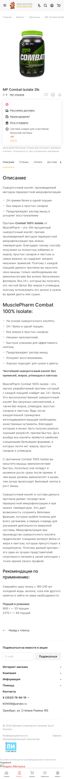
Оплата (38, 162)
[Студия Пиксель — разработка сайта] (11, 747)
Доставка (53, 162)
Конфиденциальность (15, 735)
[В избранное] (46, 94)
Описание (8, 162)
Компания (9, 673)
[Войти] (51, 5)
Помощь (8, 685)
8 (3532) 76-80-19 (14, 697)
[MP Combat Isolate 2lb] (32, 54)
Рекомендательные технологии (21, 739)
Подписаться (48, 656)
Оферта (56, 735)
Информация (11, 679)
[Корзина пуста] (58, 5)
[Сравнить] (53, 94)
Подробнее (5, 762)
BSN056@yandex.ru (15, 703)
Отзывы (24, 162)
